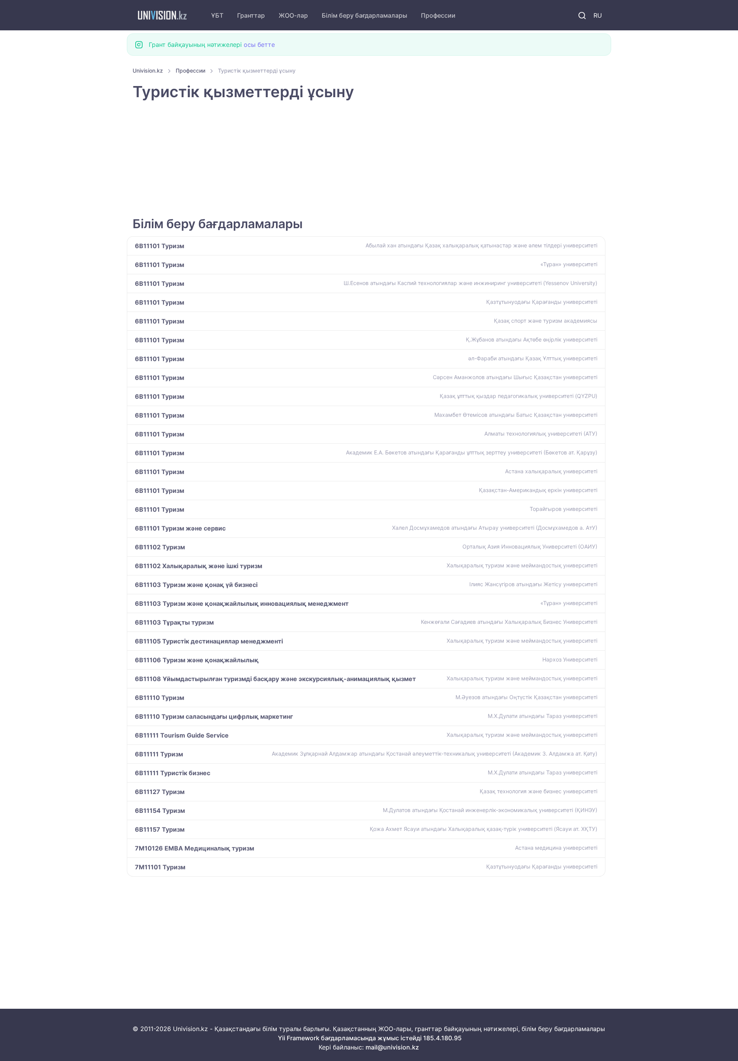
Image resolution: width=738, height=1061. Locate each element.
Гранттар (251, 15)
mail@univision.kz (392, 1047)
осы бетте (259, 44)
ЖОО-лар (293, 15)
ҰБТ (217, 15)
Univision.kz (148, 70)
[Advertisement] (363, 159)
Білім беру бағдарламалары (364, 15)
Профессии (438, 15)
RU (597, 15)
